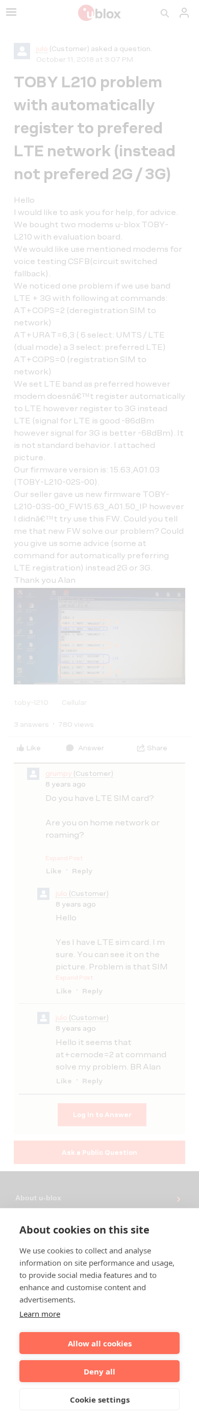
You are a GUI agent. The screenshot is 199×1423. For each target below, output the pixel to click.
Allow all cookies (100, 1343)
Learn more (39, 1314)
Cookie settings (100, 1399)
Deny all (99, 1371)
